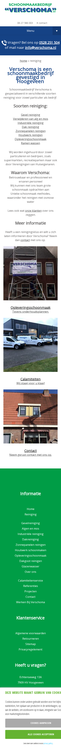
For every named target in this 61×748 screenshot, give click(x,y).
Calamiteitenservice (30, 580)
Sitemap (30, 644)
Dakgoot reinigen (30, 561)
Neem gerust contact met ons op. (30, 455)
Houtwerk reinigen (30, 135)
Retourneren (30, 638)
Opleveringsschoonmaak (30, 139)
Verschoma (30, 7)
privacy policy (48, 743)
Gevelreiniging (30, 523)
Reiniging (31, 514)
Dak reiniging (30, 127)
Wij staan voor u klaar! (30, 383)
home (23, 61)
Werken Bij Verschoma (30, 602)
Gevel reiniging (30, 115)
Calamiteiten (31, 379)
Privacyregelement (30, 649)
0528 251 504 (49, 42)
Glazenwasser (30, 566)
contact (43, 22)
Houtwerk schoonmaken (30, 550)
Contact (30, 450)
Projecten (30, 591)
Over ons (30, 572)
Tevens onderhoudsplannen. (30, 311)
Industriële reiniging (31, 123)
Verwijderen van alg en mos (30, 119)
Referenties (30, 586)
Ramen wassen (30, 143)
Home (30, 509)
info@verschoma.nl (40, 47)
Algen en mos (30, 528)
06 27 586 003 (25, 22)
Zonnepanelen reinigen (31, 131)
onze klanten (33, 211)
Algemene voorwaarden (30, 633)
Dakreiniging (30, 539)
